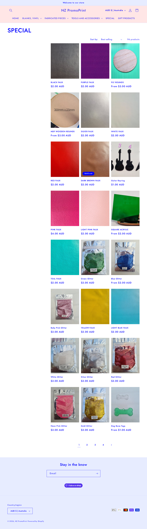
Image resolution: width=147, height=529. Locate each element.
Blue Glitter (116, 279)
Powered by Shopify (36, 521)
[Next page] (111, 445)
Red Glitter (116, 377)
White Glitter (57, 377)
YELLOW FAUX (88, 328)
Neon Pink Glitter (59, 426)
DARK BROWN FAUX (90, 180)
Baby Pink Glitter (59, 328)
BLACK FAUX (57, 82)
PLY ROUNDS (117, 82)
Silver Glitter (87, 377)
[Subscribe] (97, 473)
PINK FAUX (56, 229)
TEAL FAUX (56, 279)
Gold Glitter (86, 426)
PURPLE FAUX (87, 82)
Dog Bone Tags (118, 426)
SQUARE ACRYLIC (120, 229)
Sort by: (94, 39)
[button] (10, 10)
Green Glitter (87, 279)
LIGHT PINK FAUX (89, 229)
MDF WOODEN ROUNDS (63, 131)
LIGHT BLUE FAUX (119, 328)
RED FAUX (55, 180)
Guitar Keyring (118, 180)
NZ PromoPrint (21, 521)
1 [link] (79, 445)
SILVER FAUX (87, 131)
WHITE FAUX (117, 131)
